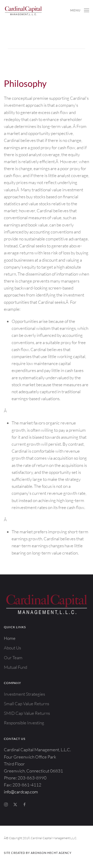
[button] (79, 10)
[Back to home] (23, 10)
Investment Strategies (24, 694)
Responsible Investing (24, 722)
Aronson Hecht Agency (51, 852)
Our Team (13, 657)
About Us (12, 647)
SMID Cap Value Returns (27, 713)
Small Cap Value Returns (26, 703)
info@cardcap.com (21, 791)
